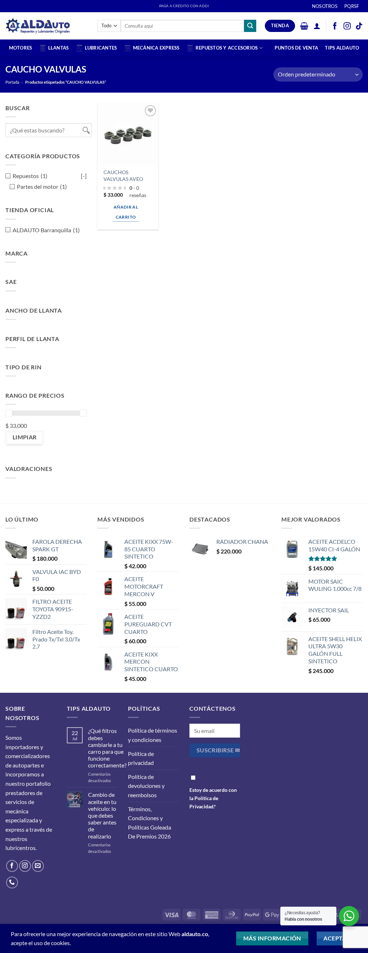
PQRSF (351, 6)
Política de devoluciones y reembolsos (146, 785)
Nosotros (324, 6)
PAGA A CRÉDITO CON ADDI (184, 6)
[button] (304, 26)
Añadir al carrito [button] (126, 212)
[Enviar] (250, 26)
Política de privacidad (141, 758)
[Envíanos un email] (38, 866)
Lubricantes (101, 48)
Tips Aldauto (342, 48)
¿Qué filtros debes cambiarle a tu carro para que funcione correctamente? (107, 748)
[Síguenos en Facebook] (12, 866)
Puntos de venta (296, 48)
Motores (20, 48)
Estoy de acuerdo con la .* (213, 798)
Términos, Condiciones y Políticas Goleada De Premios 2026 (149, 822)
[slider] (8, 413)
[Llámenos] (12, 882)
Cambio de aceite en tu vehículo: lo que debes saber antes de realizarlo (102, 815)
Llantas (58, 48)
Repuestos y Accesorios (227, 48)
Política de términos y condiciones (152, 735)
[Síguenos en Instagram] (25, 866)
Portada (12, 82)
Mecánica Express (156, 48)
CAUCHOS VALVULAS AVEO (123, 175)
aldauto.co (194, 933)
